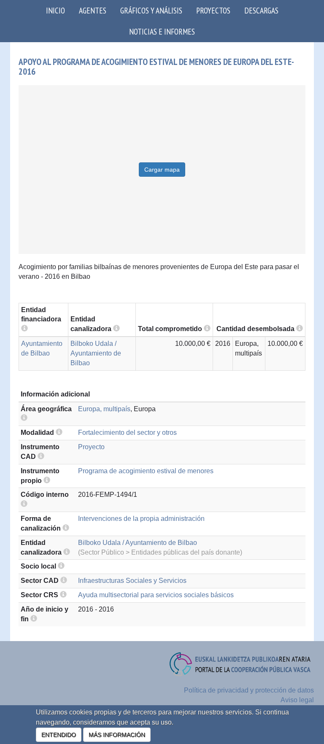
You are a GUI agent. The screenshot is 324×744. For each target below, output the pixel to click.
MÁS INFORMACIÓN (117, 734)
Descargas (261, 10)
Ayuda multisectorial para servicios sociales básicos (156, 594)
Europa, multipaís (104, 408)
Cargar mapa (162, 169)
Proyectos (213, 10)
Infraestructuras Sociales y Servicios (132, 580)
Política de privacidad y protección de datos (249, 690)
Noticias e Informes (162, 31)
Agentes (92, 10)
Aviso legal (297, 700)
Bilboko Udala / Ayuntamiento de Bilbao (95, 353)
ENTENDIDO (58, 734)
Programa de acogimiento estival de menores (145, 470)
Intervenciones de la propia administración (141, 518)
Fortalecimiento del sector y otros (127, 432)
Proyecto (91, 446)
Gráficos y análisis (151, 10)
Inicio (55, 10)
